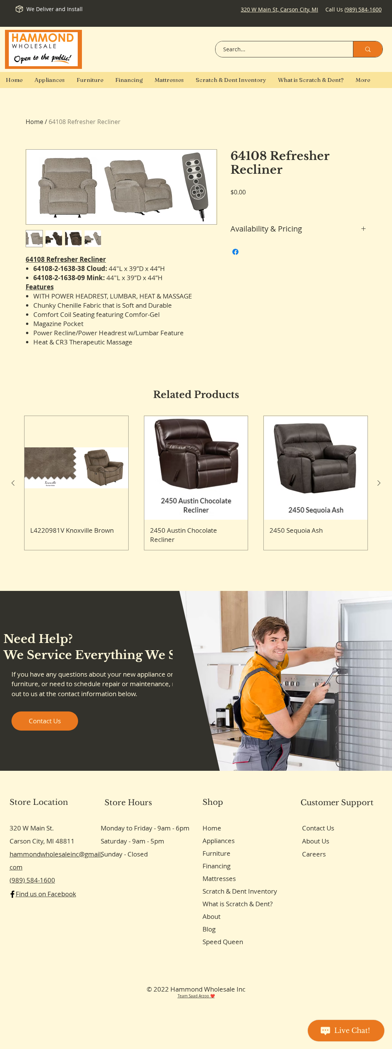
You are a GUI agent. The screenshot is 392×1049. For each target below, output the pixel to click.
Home (34, 121)
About (211, 916)
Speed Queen (223, 941)
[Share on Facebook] (235, 251)
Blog (209, 929)
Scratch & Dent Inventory (240, 891)
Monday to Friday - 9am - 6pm (145, 828)
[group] (196, 482)
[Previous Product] (13, 483)
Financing (216, 865)
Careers (314, 854)
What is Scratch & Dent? (238, 903)
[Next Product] (379, 483)
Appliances (219, 840)
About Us (315, 841)
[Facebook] (12, 894)
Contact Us (318, 828)
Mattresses (219, 878)
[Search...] (367, 49)
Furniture (216, 853)
